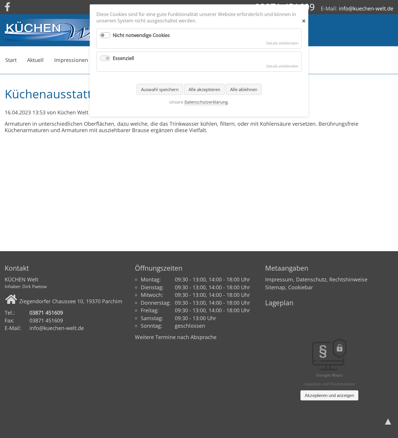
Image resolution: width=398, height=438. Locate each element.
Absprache (203, 337)
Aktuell (35, 59)
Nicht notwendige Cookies (141, 35)
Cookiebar (300, 287)
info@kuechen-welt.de (366, 8)
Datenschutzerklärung (206, 102)
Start (11, 59)
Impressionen (71, 59)
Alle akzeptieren (204, 89)
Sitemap (275, 287)
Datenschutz (311, 279)
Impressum (279, 279)
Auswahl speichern (160, 89)
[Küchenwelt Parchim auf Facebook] (7, 7)
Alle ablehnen (243, 89)
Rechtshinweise (348, 279)
